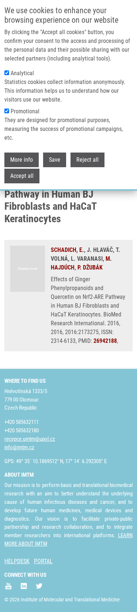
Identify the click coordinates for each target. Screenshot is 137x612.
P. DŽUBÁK (90, 267)
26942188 (105, 340)
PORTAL (43, 561)
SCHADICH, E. (67, 249)
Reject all (87, 159)
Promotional (25, 111)
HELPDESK (17, 561)
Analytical (22, 73)
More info (21, 159)
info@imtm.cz (19, 447)
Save (54, 159)
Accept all (22, 175)
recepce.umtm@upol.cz (29, 439)
